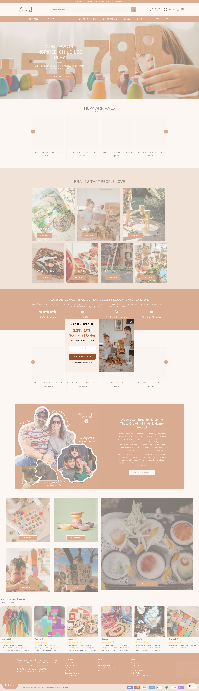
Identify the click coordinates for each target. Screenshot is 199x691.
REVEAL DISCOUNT (82, 356)
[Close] (131, 322)
